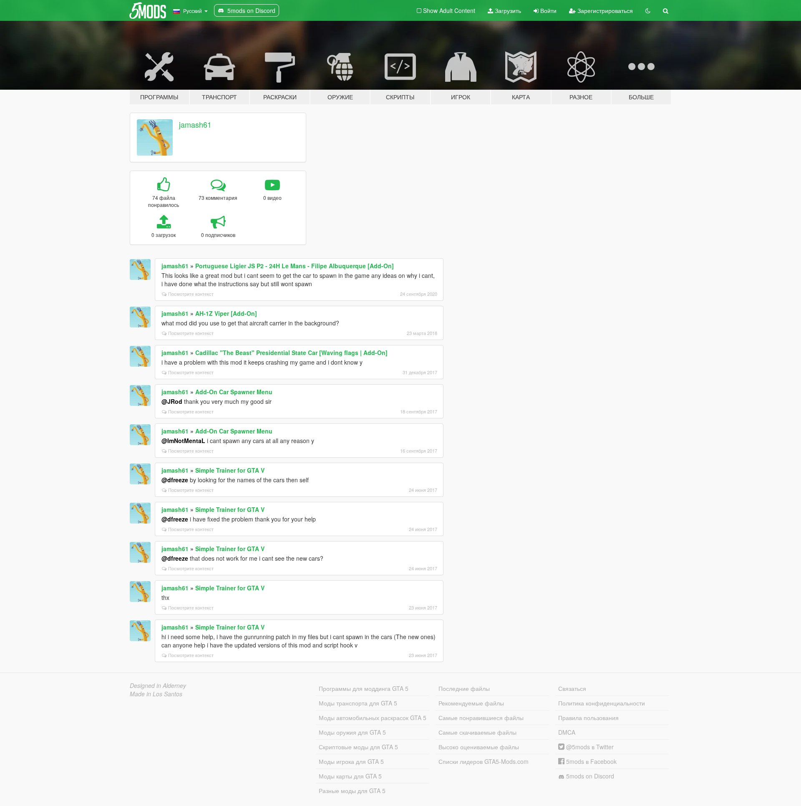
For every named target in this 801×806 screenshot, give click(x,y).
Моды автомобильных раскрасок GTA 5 (372, 717)
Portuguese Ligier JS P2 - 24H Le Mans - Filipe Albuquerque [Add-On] (294, 266)
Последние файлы (464, 688)
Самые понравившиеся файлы (481, 717)
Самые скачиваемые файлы (477, 732)
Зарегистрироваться (604, 10)
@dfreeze (174, 480)
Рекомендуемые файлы (471, 703)
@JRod (171, 401)
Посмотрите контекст (191, 293)
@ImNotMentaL (183, 440)
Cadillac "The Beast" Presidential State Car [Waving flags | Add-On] (291, 352)
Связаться (572, 688)
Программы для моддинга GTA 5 (363, 688)
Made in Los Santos (156, 694)
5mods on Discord (589, 776)
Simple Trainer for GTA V (229, 470)
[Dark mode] (648, 10)
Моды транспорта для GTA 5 (358, 703)
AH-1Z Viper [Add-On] (226, 313)
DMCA (566, 732)
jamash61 (195, 124)
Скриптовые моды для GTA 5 (358, 747)
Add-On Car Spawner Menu (233, 392)
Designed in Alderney (158, 685)
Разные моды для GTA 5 (352, 790)
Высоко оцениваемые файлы (478, 747)
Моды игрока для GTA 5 (351, 761)
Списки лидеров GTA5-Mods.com (483, 761)
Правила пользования (588, 717)
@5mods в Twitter (589, 747)
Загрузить (507, 10)
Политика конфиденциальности (601, 703)
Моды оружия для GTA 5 (352, 732)
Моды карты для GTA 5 (350, 776)
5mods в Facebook (590, 761)
